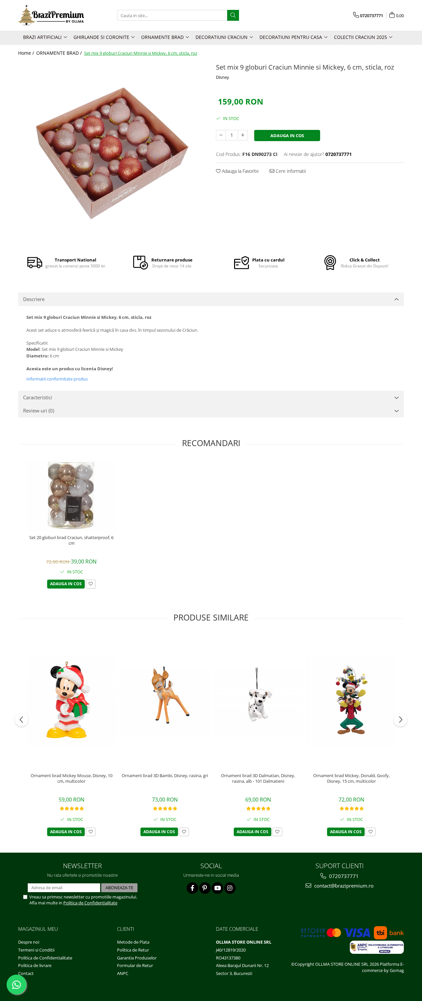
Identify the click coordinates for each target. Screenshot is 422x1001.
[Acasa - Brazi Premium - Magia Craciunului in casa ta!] (51, 15)
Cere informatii (290, 171)
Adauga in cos (287, 135)
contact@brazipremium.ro (343, 885)
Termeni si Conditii (36, 950)
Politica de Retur (133, 950)
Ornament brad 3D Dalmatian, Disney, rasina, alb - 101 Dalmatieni (258, 778)
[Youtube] (217, 888)
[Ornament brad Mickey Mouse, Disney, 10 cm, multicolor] (71, 701)
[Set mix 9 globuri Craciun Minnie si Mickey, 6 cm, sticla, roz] (112, 153)
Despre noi (28, 942)
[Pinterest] (205, 888)
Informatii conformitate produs (57, 379)
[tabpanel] (112, 153)
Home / (26, 53)
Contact (26, 973)
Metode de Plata (133, 942)
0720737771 (343, 876)
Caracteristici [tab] (37, 397)
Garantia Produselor (137, 958)
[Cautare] (233, 15)
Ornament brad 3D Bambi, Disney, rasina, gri (165, 775)
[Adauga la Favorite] (91, 584)
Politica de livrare (34, 965)
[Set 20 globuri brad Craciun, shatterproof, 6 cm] (71, 495)
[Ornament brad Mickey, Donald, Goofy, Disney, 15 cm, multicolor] (351, 701)
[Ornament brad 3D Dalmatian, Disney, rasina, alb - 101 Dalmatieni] (258, 702)
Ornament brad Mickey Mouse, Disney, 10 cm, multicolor (71, 778)
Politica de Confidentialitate (90, 903)
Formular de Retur (135, 965)
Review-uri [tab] (38, 410)
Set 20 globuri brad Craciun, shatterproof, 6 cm (71, 540)
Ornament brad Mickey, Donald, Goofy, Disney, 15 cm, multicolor (351, 778)
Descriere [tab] (34, 299)
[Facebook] (192, 888)
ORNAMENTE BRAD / (59, 53)
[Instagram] (230, 888)
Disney (222, 77)
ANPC (122, 973)
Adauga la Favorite (240, 171)
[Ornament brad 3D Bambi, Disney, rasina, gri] (164, 702)
